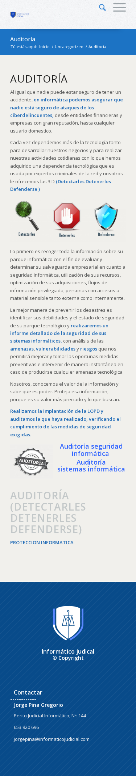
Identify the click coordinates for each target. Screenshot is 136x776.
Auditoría (22, 39)
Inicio (44, 46)
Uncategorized (69, 46)
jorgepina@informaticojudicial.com (52, 739)
